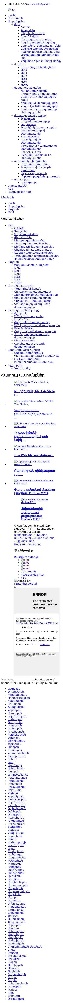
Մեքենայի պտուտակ (35, 164)
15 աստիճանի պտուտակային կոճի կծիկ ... (31, 436)
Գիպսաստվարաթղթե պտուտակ (37, 356)
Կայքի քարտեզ (44, 538)
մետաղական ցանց (27, 87)
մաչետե (19, 64)
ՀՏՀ (10, 188)
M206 (24, 81)
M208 (24, 78)
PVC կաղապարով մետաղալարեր (37, 325)
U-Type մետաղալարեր (35, 121)
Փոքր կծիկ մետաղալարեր (38, 127)
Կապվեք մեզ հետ (20, 191)
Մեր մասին (15, 18)
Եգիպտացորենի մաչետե (38, 67)
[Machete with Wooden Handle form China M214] (34, 483)
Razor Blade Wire (30, 136)
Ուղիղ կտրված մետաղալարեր (35, 331)
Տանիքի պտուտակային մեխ (40, 51)
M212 (24, 76)
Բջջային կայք (25, 541)
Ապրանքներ (16, 21)
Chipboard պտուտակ (34, 173)
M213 (24, 73)
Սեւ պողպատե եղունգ (36, 39)
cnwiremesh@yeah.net (38, 4)
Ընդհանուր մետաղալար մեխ (41, 45)
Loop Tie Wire (28, 124)
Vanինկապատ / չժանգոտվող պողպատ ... (33, 414)
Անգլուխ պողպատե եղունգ (39, 48)
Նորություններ (17, 185)
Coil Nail (25, 27)
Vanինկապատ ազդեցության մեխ (36, 255)
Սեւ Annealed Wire (31, 152)
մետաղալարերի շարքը (30, 115)
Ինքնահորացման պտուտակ (40, 176)
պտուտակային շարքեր (30, 161)
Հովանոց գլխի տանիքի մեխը (41, 61)
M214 (24, 70)
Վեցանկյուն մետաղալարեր (39, 106)
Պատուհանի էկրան (34, 90)
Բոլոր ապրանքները (27, 544)
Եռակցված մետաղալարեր (39, 103)
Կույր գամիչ (29, 182)
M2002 (24, 84)
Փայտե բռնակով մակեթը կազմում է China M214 (34, 491)
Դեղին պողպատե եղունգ (38, 42)
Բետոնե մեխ (29, 36)
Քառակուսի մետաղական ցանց (36, 294)
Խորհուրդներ (23, 535)
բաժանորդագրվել (26, 556)
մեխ (17, 24)
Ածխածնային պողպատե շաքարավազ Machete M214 (32, 514)
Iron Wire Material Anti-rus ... (34, 455)
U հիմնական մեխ (33, 33)
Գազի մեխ (28, 30)
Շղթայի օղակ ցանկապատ (39, 93)
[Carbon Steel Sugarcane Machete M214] (35, 502)
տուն (11, 15)
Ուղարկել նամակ (26, 583)
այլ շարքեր (21, 179)
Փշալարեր (28, 118)
